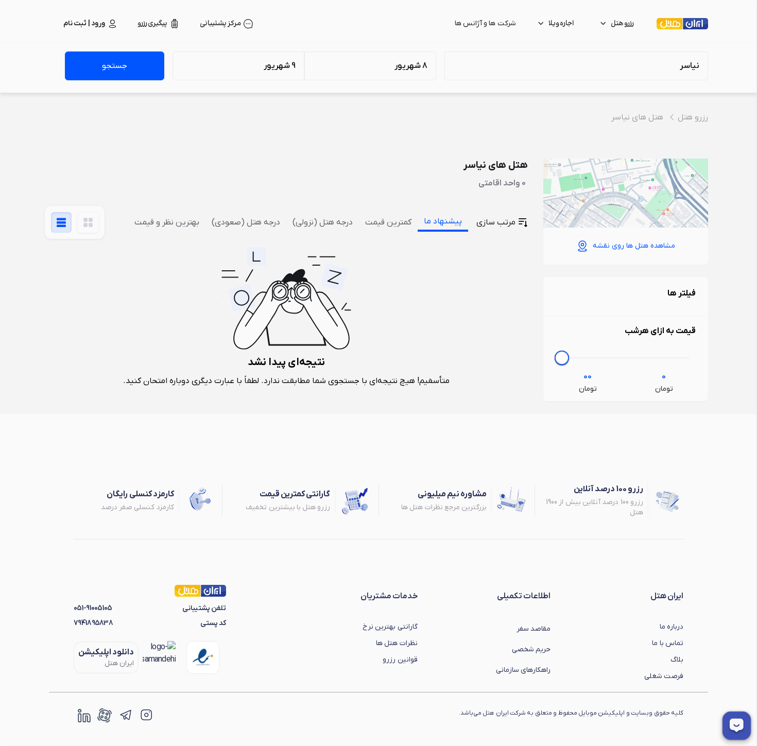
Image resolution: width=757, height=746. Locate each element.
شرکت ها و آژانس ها (485, 23)
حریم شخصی (531, 649)
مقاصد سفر (533, 629)
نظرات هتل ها (397, 643)
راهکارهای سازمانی (523, 670)
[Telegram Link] (125, 715)
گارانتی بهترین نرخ (390, 627)
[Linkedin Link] (84, 715)
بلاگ (676, 660)
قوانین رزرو (400, 660)
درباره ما (671, 627)
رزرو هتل (693, 117)
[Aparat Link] (104, 715)
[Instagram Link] (145, 715)
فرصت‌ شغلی (663, 676)
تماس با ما (667, 643)
